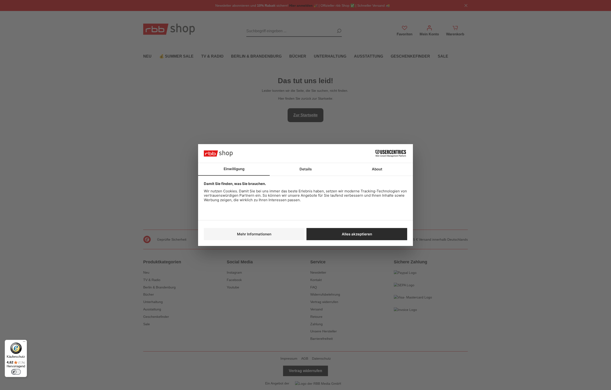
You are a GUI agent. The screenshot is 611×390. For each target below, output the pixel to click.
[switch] (16, 372)
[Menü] (24, 343)
